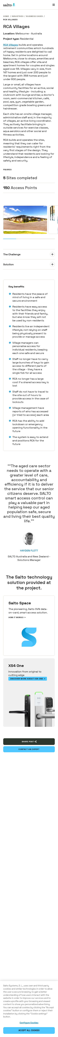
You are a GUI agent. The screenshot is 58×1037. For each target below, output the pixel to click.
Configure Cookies (29, 1022)
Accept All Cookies (29, 1030)
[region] (29, 1009)
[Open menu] (53, 4)
